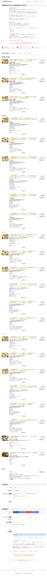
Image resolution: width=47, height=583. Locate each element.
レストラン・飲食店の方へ (6, 570)
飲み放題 (13, 53)
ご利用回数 (9, 490)
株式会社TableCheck (22, 573)
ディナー (19, 53)
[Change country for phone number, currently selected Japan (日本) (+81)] (14, 522)
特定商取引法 (32, 570)
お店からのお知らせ (13, 7)
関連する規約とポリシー (24, 551)
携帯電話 (8, 522)
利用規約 (15, 570)
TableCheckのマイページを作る (20, 540)
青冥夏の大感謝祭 (5, 53)
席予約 (30, 53)
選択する (41, 62)
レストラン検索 (41, 570)
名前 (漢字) (9, 519)
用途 (10, 487)
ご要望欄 (9, 501)
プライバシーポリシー (24, 570)
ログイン (9, 512)
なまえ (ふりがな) (7, 517)
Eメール (8, 531)
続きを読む (23, 74)
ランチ (25, 53)
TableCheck (36, 512)
